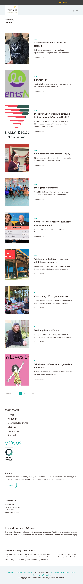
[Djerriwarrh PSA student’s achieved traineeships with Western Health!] (17, 121)
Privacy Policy (28, 572)
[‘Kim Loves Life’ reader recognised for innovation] (17, 370)
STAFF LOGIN (62, 2)
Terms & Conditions (15, 572)
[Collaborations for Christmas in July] (17, 158)
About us (12, 419)
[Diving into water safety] (17, 192)
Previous (8, 393)
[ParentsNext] (17, 84)
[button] (77, 11)
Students (12, 427)
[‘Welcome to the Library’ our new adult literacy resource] (17, 264)
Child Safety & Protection (41, 575)
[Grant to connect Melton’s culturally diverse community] (17, 227)
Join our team (14, 431)
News (35, 39)
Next (32, 393)
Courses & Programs (18, 423)
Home (11, 415)
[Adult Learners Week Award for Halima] (17, 48)
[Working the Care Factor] (17, 334)
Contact (12, 435)
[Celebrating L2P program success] (17, 300)
